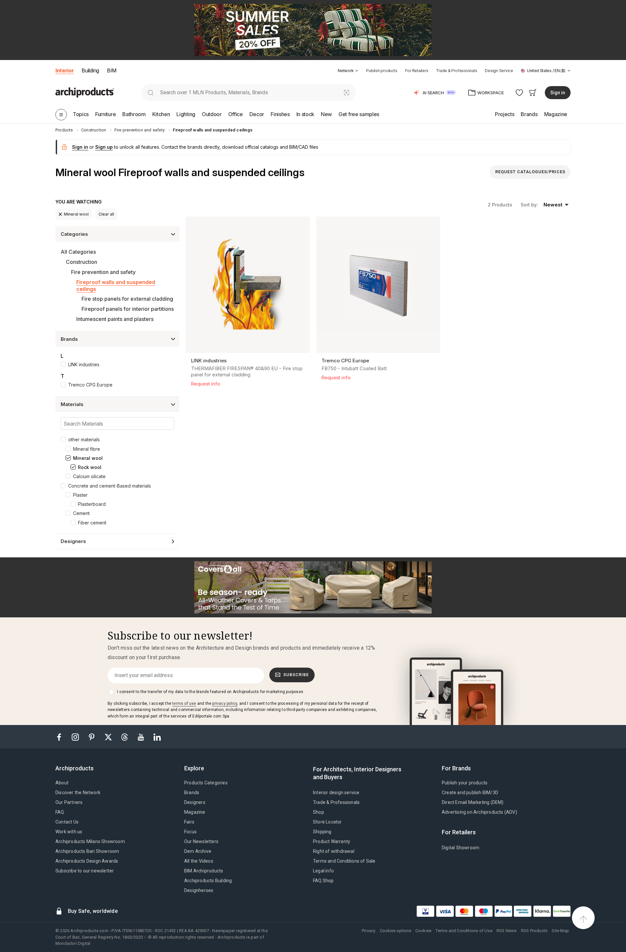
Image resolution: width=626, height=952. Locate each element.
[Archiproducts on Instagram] (76, 736)
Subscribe (296, 674)
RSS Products (534, 930)
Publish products (381, 70)
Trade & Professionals (456, 70)
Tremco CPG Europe (90, 384)
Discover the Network (77, 792)
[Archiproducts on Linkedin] (157, 736)
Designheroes (198, 890)
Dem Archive (197, 851)
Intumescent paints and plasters (115, 319)
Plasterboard (92, 504)
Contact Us (67, 821)
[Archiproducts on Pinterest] (92, 736)
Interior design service (336, 792)
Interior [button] (64, 70)
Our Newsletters (201, 841)
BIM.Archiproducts (203, 870)
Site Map (560, 930)
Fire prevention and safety (103, 272)
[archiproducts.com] (84, 92)
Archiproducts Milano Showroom (90, 841)
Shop (318, 812)
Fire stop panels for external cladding (127, 298)
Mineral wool (76, 214)
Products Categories (206, 782)
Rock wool (89, 467)
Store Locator (327, 821)
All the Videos (198, 861)
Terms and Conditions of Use (464, 930)
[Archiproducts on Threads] (125, 736)
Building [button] (90, 70)
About (61, 782)
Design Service (499, 70)
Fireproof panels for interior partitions (128, 309)
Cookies (423, 930)
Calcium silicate (89, 476)
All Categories (78, 252)
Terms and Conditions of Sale (344, 861)
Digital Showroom (460, 847)
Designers (194, 802)
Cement (81, 513)
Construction (81, 262)
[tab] (356, 70)
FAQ (59, 812)
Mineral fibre (86, 449)
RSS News (507, 930)
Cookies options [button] (395, 931)
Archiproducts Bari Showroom (87, 851)
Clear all (106, 214)
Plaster (80, 495)
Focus (190, 831)
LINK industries (83, 364)
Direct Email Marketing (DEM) (473, 802)
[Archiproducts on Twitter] (109, 736)
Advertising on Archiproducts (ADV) (479, 812)
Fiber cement (92, 522)
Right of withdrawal (333, 851)
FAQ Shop (323, 880)
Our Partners (68, 802)
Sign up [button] (104, 147)
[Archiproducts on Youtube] (141, 736)
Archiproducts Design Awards (86, 861)
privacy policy (224, 703)
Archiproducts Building (208, 880)
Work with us (68, 831)
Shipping (322, 831)
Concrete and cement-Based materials (109, 486)
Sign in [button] (557, 92)
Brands (191, 792)
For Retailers (416, 70)
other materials (84, 439)
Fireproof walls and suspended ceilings (115, 285)
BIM (111, 70)
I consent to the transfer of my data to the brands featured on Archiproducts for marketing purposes (210, 691)
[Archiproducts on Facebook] (61, 736)
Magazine (194, 812)
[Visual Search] (346, 92)
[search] (150, 92)
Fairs (189, 821)
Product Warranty (331, 841)
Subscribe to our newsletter (84, 870)
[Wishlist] (519, 92)
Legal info (323, 870)
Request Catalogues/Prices (530, 171)
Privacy (368, 930)
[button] (348, 71)
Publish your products (464, 782)
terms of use (184, 703)
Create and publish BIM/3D (470, 792)
